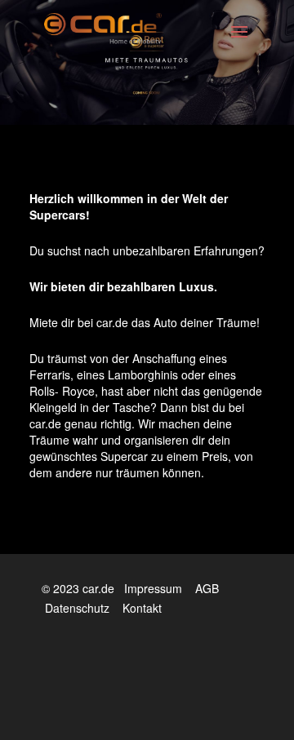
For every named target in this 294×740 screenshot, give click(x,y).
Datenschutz (77, 608)
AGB (207, 588)
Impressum (153, 588)
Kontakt (142, 608)
